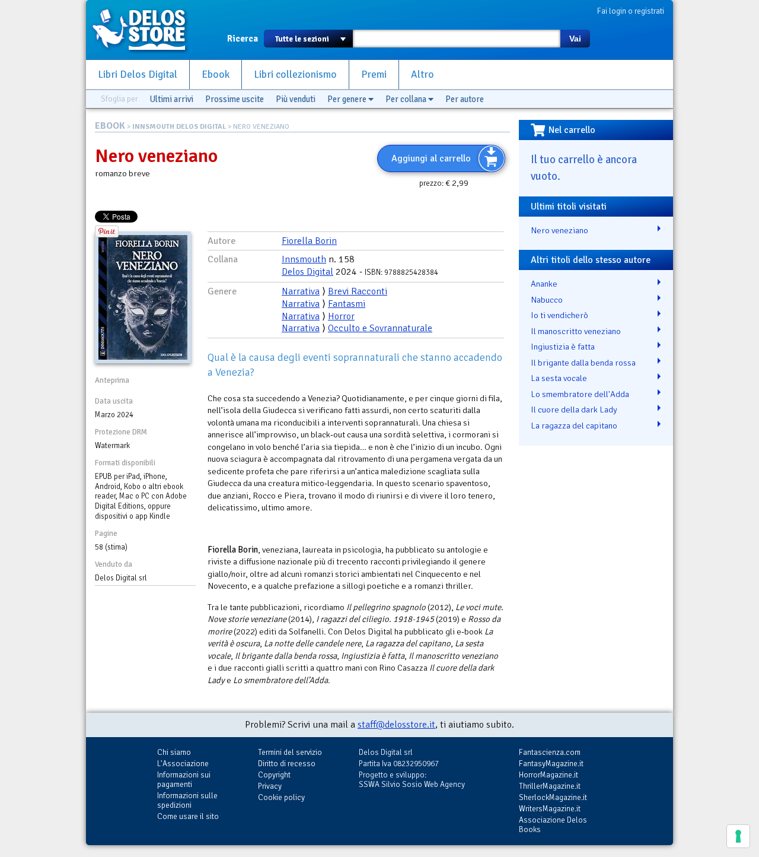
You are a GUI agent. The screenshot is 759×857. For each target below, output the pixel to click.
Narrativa (301, 291)
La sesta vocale (559, 378)
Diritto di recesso (286, 763)
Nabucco (547, 299)
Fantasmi (346, 304)
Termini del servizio (290, 752)
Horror (341, 316)
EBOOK (110, 126)
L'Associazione (183, 763)
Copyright (274, 775)
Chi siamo (174, 752)
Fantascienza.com (550, 752)
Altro (422, 74)
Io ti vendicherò (559, 315)
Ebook (215, 74)
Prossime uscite (234, 99)
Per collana (406, 99)
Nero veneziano (559, 230)
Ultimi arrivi (171, 99)
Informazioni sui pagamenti (184, 779)
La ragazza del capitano (574, 425)
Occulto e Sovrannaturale (380, 328)
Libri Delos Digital (137, 74)
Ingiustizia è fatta (563, 346)
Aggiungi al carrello (431, 158)
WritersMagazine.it (550, 809)
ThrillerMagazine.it (550, 786)
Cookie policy (281, 797)
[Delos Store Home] (145, 29)
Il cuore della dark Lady (574, 409)
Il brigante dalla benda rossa (583, 362)
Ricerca (242, 38)
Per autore (464, 99)
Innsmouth (304, 259)
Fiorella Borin (309, 241)
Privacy (270, 786)
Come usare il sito (188, 816)
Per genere (347, 99)
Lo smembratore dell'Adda (580, 394)
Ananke (544, 283)
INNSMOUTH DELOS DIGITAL (179, 126)
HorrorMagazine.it (548, 775)
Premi (374, 74)
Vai (575, 38)
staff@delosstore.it (396, 725)
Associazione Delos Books (553, 824)
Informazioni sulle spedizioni (187, 800)
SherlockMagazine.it (553, 797)
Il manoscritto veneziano (576, 331)
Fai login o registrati (630, 11)
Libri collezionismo (295, 74)
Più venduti (295, 99)
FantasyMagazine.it (551, 763)
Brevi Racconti (357, 291)
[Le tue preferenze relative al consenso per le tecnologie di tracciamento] (738, 836)
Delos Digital (307, 272)
